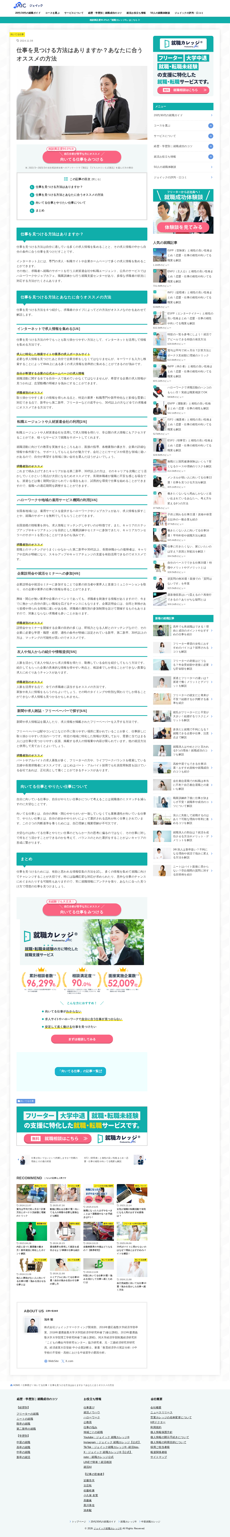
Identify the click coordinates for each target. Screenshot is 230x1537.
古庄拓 (88, 1485)
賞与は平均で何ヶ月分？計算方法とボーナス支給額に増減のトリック (189, 353)
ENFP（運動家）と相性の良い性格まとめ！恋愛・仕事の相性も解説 (189, 406)
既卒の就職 (23, 1423)
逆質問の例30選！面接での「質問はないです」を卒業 (189, 581)
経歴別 (23, 1407)
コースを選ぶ (52, 13)
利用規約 (155, 1427)
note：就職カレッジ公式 (99, 1457)
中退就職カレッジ (150, 1521)
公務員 (88, 1422)
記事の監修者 (94, 1474)
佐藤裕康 (89, 1490)
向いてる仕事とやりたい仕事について (58, 202)
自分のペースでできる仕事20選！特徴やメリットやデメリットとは (189, 565)
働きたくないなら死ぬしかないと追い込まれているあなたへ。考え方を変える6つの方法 (189, 498)
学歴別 (23, 1435)
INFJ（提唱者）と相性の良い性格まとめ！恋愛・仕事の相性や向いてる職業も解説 (189, 297)
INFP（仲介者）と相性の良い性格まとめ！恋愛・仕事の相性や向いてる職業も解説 (190, 371)
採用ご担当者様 (160, 1447)
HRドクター (157, 1422)
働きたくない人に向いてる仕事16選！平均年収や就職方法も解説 (188, 533)
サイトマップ (158, 1457)
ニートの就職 (25, 1418)
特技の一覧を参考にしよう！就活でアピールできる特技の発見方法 (189, 337)
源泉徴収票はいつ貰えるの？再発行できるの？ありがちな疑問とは (189, 597)
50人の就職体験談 (160, 13)
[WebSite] (51, 1361)
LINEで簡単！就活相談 (98, 1462)
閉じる (96, 179)
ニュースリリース (161, 1412)
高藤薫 (88, 1500)
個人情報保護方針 (161, 1432)
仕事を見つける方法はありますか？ (57, 186)
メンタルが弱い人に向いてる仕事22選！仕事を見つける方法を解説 (189, 480)
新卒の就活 (23, 1457)
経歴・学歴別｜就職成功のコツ (105, 13)
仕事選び (27, 1385)
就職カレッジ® (128, 1521)
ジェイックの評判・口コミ (189, 13)
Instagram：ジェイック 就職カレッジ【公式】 (112, 1442)
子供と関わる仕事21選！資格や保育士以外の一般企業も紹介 (189, 517)
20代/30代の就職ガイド (28, 13)
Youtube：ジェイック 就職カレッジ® (107, 1437)
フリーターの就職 (28, 1413)
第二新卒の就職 (26, 1428)
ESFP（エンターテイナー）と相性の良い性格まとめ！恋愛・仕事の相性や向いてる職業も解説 (190, 318)
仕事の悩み (90, 1427)
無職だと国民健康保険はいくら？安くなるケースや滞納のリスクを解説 (189, 464)
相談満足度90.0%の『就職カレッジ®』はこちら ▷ (115, 20)
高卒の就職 (23, 1447)
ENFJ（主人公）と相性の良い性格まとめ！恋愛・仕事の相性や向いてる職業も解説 (190, 276)
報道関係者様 (158, 1452)
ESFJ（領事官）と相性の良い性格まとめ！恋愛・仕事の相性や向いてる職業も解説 (190, 445)
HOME (16, 1385)
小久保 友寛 (91, 1495)
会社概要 (155, 1407)
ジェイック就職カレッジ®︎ (108, 1528)
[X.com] (67, 1361)
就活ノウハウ (92, 1412)
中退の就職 (23, 1442)
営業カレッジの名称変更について (171, 1417)
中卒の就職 (23, 1452)
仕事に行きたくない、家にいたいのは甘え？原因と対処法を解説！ (189, 549)
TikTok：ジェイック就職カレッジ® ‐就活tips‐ (111, 1447)
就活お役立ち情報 (136, 13)
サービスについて (74, 13)
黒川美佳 (89, 1505)
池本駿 (88, 1510)
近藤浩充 (89, 1480)
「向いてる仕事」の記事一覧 (78, 1071)
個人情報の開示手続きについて (169, 1437)
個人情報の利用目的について (168, 1442)
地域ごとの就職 (93, 1432)
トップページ (79, 1521)
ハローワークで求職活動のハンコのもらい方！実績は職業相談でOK (189, 390)
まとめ (38, 210)
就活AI (88, 1467)
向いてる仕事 (17, 34)
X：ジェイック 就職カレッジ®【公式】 (108, 1452)
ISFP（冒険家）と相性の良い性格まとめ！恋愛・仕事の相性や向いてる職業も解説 (189, 255)
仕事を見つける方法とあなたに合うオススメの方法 (67, 194)
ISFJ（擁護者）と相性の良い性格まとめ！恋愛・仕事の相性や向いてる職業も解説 (189, 424)
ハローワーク (92, 1417)
